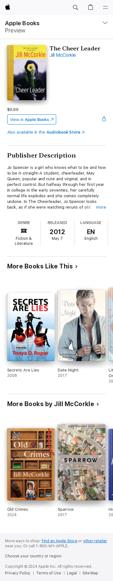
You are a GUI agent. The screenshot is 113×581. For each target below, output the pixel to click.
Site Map (90, 573)
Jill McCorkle (63, 55)
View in (29, 119)
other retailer (95, 541)
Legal (72, 573)
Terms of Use (48, 573)
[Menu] (105, 7)
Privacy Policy (17, 573)
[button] (75, 7)
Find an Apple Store (60, 541)
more (101, 207)
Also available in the (44, 132)
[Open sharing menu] (104, 119)
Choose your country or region (33, 556)
